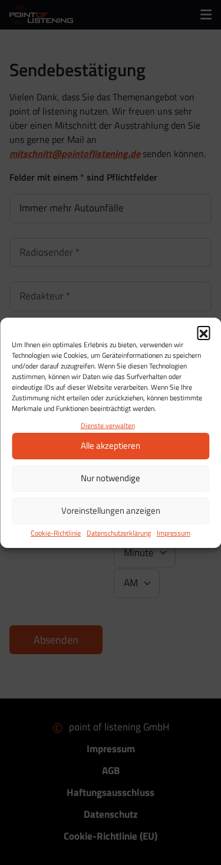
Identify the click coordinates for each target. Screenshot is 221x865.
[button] (203, 332)
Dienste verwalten (108, 425)
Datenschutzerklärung (119, 532)
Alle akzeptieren (110, 445)
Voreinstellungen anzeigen (110, 510)
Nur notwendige (110, 478)
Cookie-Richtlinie (56, 532)
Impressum (173, 532)
